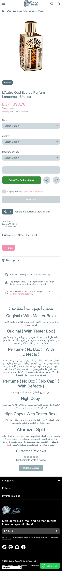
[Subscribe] (56, 531)
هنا (8, 444)
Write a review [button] (31, 467)
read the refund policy (20, 294)
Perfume (11, 226)
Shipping (5, 112)
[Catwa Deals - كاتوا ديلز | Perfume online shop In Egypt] (31, 3)
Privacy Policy (40, 537)
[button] (58, 3)
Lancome (12, 224)
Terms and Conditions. (33, 191)
